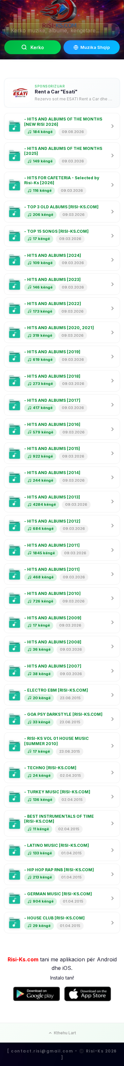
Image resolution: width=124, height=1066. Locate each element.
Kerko (37, 47)
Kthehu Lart (65, 1032)
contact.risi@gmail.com (42, 1051)
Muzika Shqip (95, 47)
